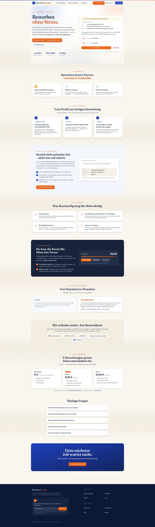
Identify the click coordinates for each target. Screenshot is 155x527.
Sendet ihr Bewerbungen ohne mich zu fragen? (63, 407)
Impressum (86, 508)
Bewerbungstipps (73, 3)
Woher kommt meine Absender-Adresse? (61, 420)
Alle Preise (98, 390)
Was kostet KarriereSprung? (57, 426)
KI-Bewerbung (61, 3)
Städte (85, 498)
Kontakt (106, 512)
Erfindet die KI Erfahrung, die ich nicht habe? (62, 414)
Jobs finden (99, 3)
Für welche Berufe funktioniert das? (59, 433)
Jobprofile (84, 3)
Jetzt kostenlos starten (77, 464)
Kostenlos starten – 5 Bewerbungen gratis (47, 40)
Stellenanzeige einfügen (45, 187)
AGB (85, 512)
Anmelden (119, 3)
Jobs (106, 498)
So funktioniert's (39, 45)
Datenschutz (108, 508)
